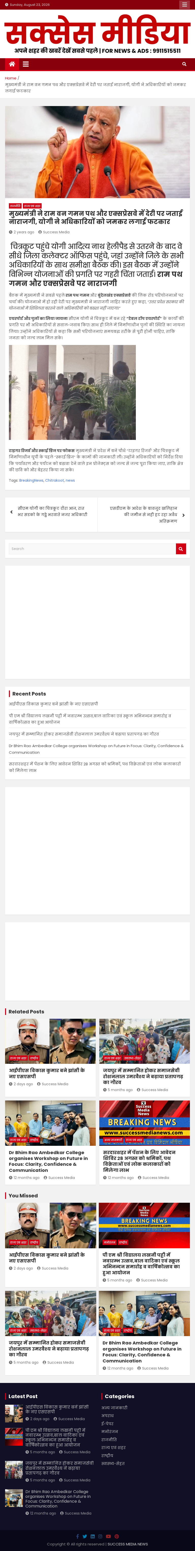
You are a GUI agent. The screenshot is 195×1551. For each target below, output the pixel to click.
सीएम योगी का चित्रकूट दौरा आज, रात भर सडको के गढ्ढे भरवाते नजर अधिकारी (52, 512)
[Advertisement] (97, 622)
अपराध (107, 1415)
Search (181, 548)
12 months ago (27, 1177)
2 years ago (24, 232)
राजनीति (15, 206)
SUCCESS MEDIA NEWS (128, 1544)
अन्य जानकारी (113, 1140)
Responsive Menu (184, 5)
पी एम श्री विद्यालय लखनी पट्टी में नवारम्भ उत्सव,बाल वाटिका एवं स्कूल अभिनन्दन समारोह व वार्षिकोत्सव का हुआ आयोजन (141, 1264)
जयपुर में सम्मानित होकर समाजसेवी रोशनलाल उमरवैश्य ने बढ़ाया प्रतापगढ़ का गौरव (84, 734)
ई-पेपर (107, 1423)
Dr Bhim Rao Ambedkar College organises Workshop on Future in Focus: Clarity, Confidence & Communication (48, 1161)
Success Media (56, 232)
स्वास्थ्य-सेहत (132, 1058)
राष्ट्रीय (34, 1058)
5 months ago (120, 1089)
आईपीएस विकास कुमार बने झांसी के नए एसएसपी (53, 704)
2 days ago (23, 1084)
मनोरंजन (109, 1242)
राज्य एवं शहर (32, 206)
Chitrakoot (54, 480)
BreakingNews (31, 480)
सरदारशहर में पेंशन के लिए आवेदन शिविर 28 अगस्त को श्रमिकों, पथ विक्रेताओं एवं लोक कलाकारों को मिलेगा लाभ (139, 1161)
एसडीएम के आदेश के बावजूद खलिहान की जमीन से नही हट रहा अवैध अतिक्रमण (143, 515)
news (70, 480)
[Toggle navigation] (25, 64)
